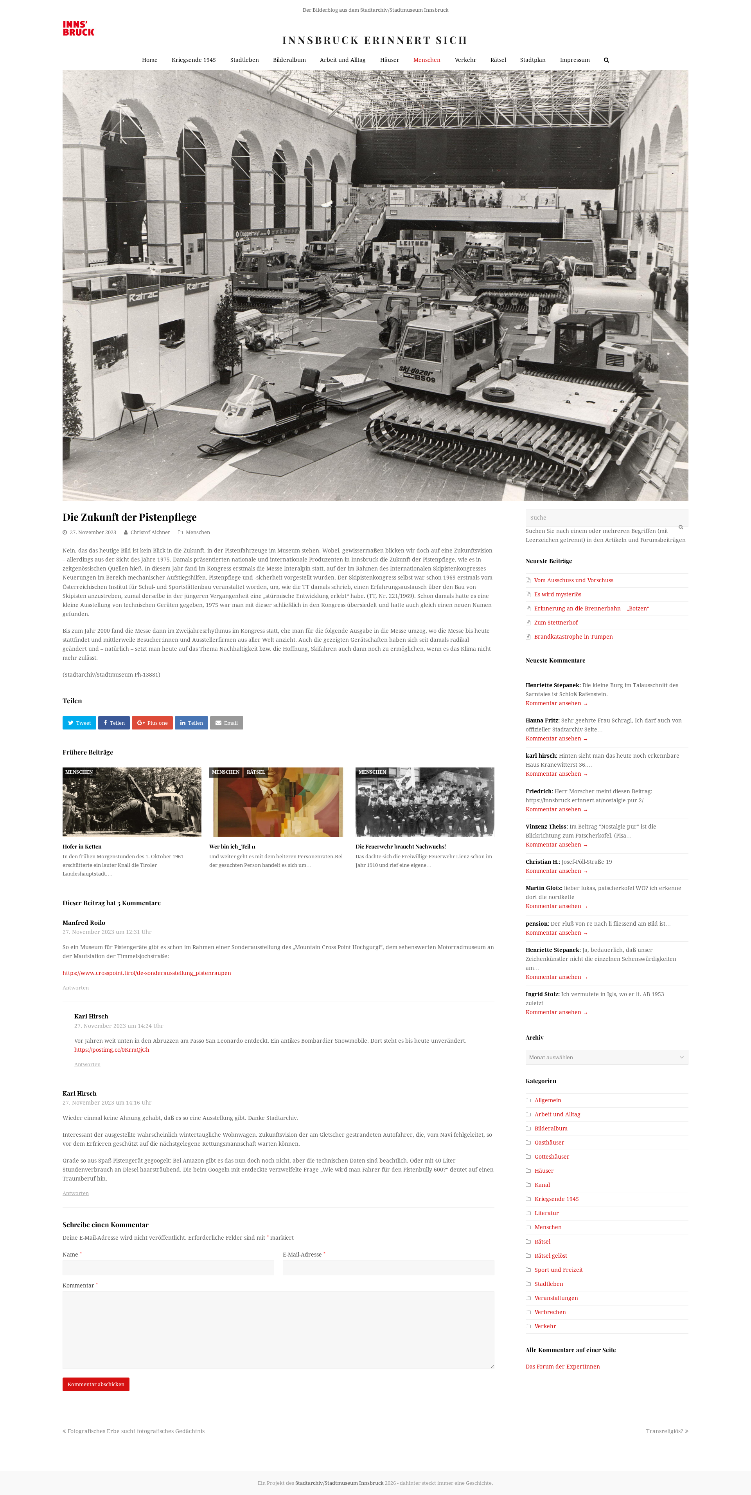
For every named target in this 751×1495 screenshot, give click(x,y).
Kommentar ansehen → (557, 703)
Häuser (544, 1171)
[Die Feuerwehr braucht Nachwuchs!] (425, 802)
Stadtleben (549, 1284)
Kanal (542, 1185)
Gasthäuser (549, 1142)
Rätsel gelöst (551, 1256)
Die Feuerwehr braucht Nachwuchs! (401, 846)
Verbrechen (550, 1312)
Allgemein (548, 1100)
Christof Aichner (150, 532)
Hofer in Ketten (82, 846)
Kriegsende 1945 (557, 1199)
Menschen (198, 532)
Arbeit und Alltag (557, 1114)
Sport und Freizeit (559, 1270)
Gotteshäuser (552, 1157)
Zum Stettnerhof (556, 622)
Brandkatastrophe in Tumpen (573, 637)
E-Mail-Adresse (304, 1254)
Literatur (547, 1213)
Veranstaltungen (556, 1298)
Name (72, 1254)
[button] (79, 722)
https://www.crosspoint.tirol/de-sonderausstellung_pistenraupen (147, 973)
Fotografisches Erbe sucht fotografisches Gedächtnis (136, 1431)
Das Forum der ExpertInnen (563, 1366)
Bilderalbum (551, 1128)
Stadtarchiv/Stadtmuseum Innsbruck (339, 1483)
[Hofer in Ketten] (132, 802)
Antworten (76, 988)
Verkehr (545, 1326)
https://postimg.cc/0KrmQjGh (111, 1050)
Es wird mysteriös (557, 594)
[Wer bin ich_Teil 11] (278, 802)
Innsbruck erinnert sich (375, 39)
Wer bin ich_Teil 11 (232, 846)
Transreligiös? (664, 1431)
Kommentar (80, 1285)
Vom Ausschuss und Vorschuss (573, 580)
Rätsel (256, 772)
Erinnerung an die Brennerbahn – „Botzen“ (591, 608)
